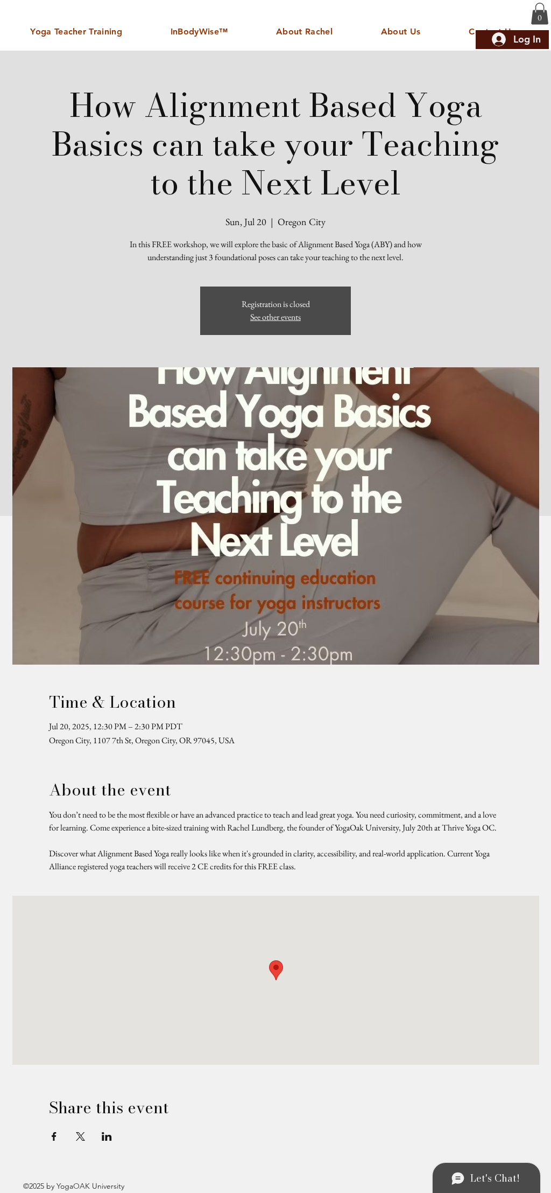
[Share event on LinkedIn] (107, 1136)
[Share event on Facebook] (54, 1136)
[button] (540, 14)
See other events (275, 317)
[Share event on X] (80, 1136)
